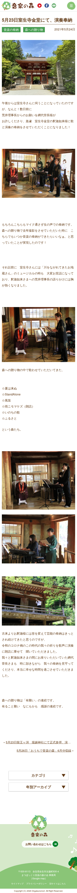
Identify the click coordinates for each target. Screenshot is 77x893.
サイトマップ (17, 883)
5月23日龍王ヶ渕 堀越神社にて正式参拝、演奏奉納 (41, 742)
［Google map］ (38, 878)
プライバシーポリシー (36, 883)
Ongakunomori (38, 890)
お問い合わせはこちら (38, 844)
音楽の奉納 (11, 29)
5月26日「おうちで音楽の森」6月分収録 (44, 750)
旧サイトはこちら (57, 883)
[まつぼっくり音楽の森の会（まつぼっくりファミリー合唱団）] (18, 5)
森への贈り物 (34, 29)
